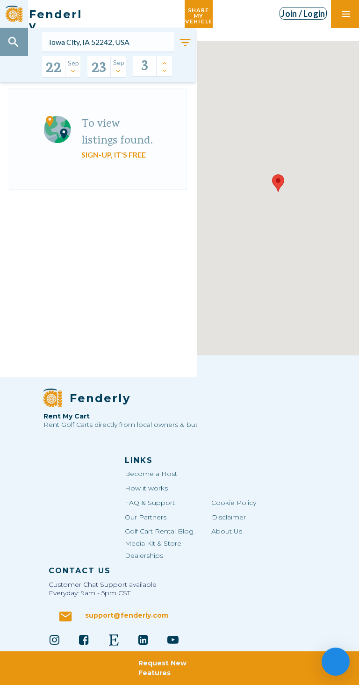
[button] (278, 183)
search (14, 42)
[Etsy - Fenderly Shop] (113, 639)
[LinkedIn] (143, 639)
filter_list (185, 43)
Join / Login (303, 13)
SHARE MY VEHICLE (198, 13)
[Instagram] (54, 639)
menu (346, 14)
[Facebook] (84, 639)
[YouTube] (173, 639)
